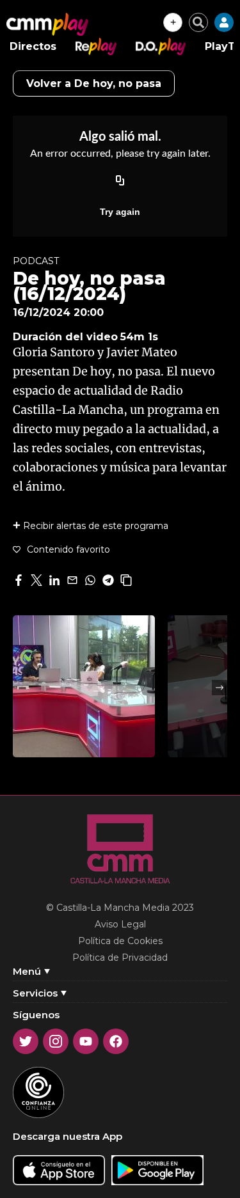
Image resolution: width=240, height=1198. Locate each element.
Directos (33, 46)
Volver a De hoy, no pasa (93, 83)
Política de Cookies (120, 941)
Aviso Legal (120, 924)
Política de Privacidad (120, 957)
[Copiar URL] (120, 181)
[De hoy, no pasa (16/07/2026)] (84, 686)
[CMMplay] (47, 24)
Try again (120, 212)
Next (219, 687)
